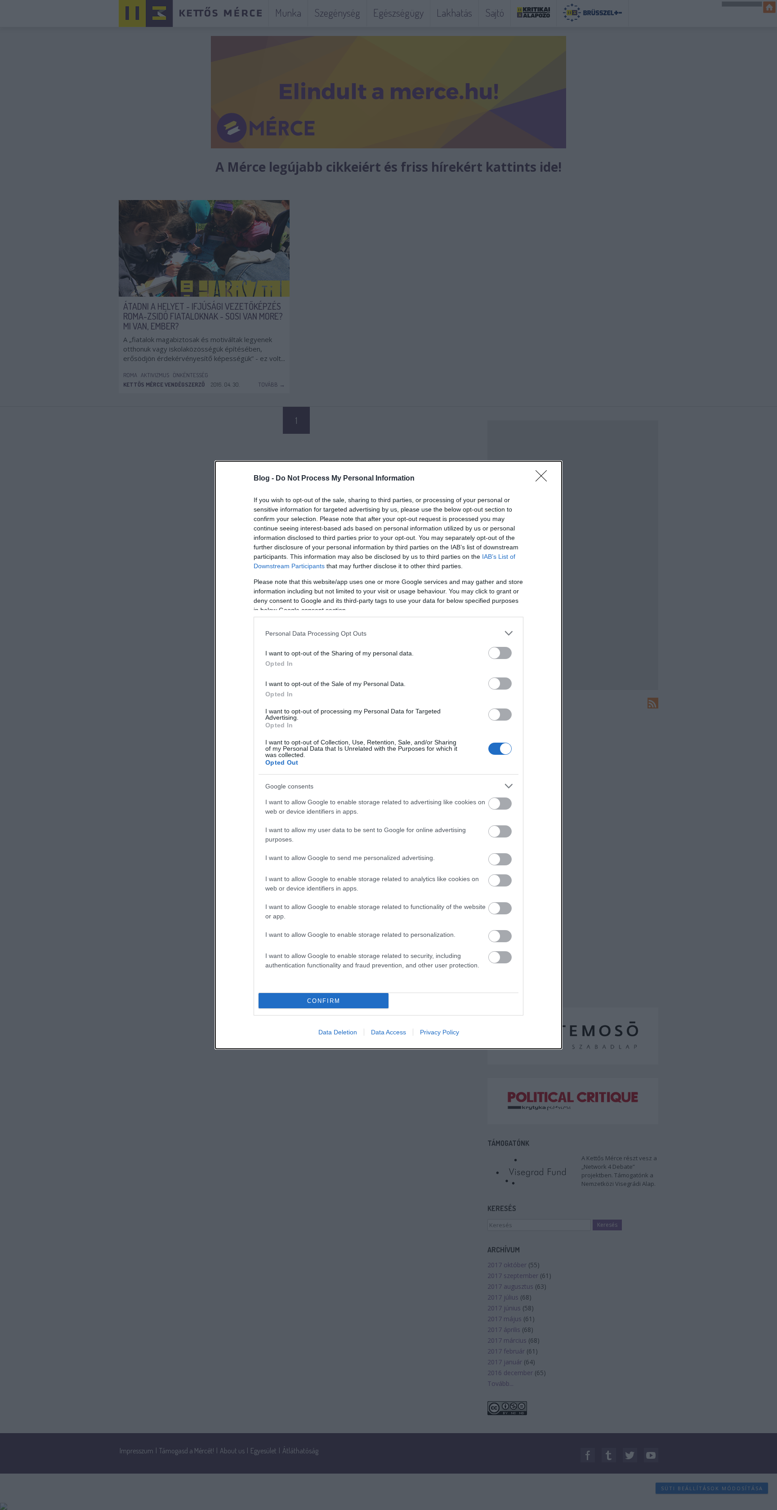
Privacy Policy (439, 1032)
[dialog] (388, 755)
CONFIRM (323, 1001)
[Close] (544, 478)
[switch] (500, 653)
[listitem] (388, 633)
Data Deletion (337, 1032)
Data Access (388, 1032)
